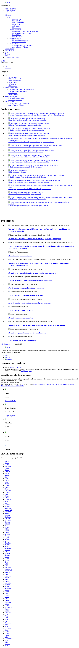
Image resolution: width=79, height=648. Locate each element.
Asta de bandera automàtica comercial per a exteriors (29, 303)
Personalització (9, 49)
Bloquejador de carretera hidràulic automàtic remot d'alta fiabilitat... (28, 157)
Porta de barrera (17, 36)
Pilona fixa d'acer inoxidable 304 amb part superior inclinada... (27, 120)
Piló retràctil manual (18, 21)
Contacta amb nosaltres (12, 57)
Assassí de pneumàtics (19, 42)
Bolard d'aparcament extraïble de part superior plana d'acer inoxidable (36, 325)
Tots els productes (60, 384)
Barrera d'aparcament (14, 29)
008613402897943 (10, 9)
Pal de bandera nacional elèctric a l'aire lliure (26, 288)
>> (12, 344)
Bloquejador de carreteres (20, 40)
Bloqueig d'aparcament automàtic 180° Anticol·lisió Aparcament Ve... (29, 189)
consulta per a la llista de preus (10, 382)
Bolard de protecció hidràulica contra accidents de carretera (32, 273)
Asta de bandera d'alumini (20, 47)
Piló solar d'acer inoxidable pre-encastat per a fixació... (25, 125)
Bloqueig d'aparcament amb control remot (25, 31)
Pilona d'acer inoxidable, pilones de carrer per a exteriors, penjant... (28, 182)
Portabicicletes (16, 35)
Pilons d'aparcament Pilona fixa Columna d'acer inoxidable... (26, 135)
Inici (6, 14)
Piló (9, 17)
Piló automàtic (16, 19)
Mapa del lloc (50, 384)
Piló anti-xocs (16, 28)
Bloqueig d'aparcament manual (21, 33)
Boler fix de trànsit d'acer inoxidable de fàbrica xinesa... (25, 167)
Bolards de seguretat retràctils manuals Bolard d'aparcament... (27, 199)
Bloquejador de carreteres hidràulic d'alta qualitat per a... (25, 152)
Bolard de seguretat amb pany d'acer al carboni (27, 333)
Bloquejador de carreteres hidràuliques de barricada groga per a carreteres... (31, 142)
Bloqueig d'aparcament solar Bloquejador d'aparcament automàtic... (28, 162)
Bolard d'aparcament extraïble (20, 318)
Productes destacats (39, 384)
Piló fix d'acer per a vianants (17, 172)
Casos (6, 52)
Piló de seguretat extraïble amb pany (22, 340)
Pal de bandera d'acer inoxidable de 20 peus (25, 295)
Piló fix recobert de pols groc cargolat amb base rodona (30, 280)
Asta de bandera (13, 43)
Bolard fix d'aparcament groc (20, 256)
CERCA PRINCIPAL (17, 386)
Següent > (8, 344)
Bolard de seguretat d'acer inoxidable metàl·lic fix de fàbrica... (27, 177)
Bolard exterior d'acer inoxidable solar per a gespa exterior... (26, 130)
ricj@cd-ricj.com (10, 11)
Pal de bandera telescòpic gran (20, 310)
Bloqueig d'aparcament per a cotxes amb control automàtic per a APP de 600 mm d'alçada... (36, 115)
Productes (8, 16)
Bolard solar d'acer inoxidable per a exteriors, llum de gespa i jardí (34, 239)
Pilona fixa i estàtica (18, 22)
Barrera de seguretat (14, 38)
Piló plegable (16, 26)
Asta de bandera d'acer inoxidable (22, 45)
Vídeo (6, 56)
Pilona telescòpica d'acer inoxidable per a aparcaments (24, 194)
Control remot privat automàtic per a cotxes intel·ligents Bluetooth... (29, 205)
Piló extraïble (16, 24)
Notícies (7, 54)
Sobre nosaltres (9, 50)
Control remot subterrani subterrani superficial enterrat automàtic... (28, 147)
